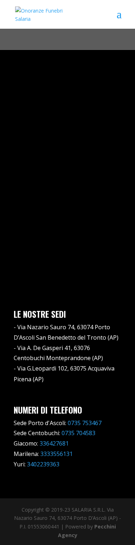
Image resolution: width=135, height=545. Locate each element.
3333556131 (56, 454)
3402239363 (43, 464)
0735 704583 (78, 433)
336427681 (54, 443)
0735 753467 (85, 423)
